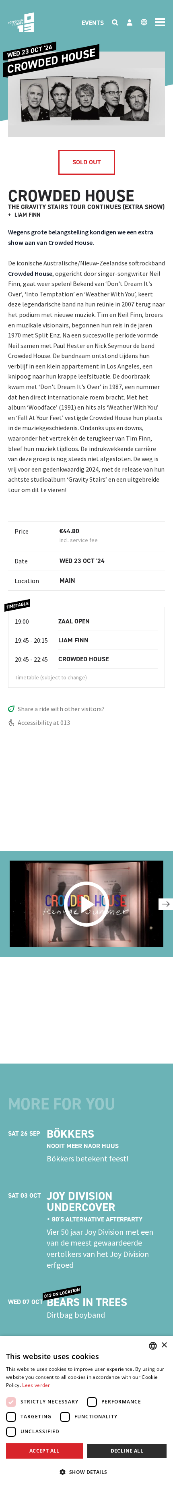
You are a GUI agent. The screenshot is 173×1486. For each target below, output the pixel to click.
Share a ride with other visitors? (61, 709)
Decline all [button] (127, 1450)
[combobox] (153, 1346)
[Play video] (86, 904)
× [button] (164, 1345)
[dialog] (86, 1411)
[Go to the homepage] (21, 22)
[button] (86, 1472)
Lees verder (36, 1385)
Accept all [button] (44, 1450)
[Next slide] (166, 904)
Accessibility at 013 (44, 722)
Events (93, 23)
